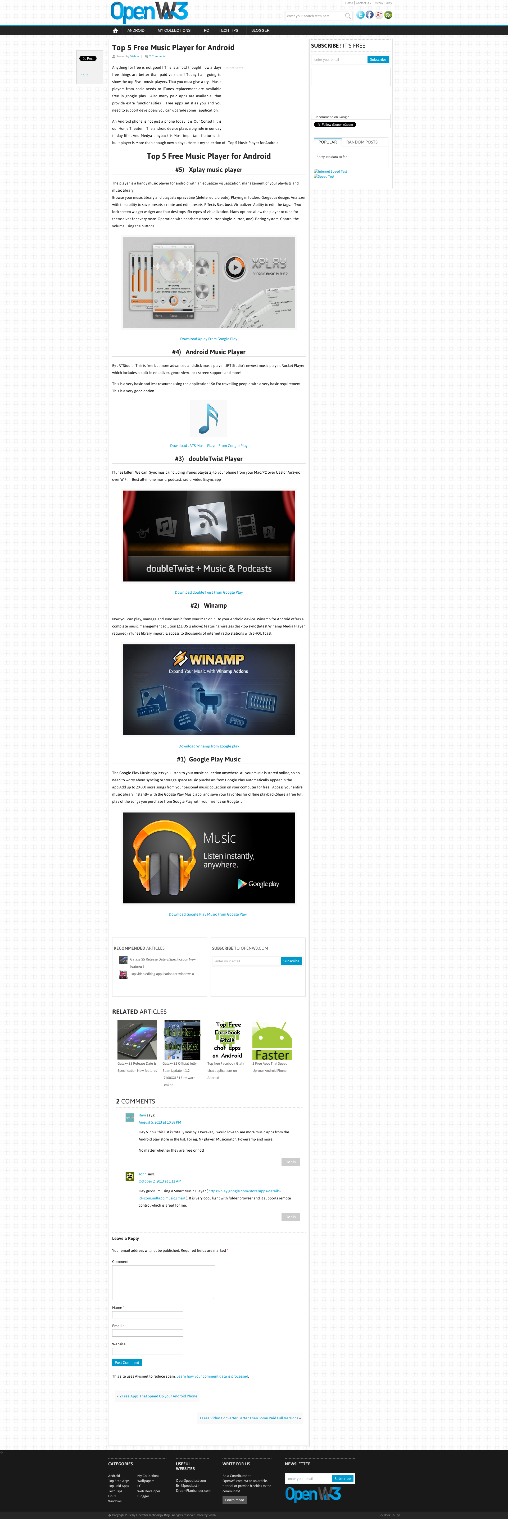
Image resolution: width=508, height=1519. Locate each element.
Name (118, 1307)
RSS (388, 15)
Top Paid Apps (118, 1486)
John (143, 1174)
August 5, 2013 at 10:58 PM (160, 1122)
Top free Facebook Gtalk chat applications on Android (225, 1070)
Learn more (234, 1500)
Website (119, 1344)
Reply (290, 1162)
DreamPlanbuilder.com (193, 1491)
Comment (120, 1261)
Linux (112, 1496)
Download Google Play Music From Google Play (209, 914)
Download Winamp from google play (209, 746)
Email (118, 1326)
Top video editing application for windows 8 (162, 974)
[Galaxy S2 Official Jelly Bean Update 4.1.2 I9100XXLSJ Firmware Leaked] (182, 1059)
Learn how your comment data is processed (212, 1376)
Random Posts (362, 142)
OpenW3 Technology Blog (165, 12)
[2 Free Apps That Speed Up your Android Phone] (272, 1059)
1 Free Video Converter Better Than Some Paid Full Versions (248, 1418)
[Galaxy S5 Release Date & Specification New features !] (137, 1059)
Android (133, 31)
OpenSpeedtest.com (191, 1481)
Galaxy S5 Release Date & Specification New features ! (137, 1070)
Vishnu (134, 56)
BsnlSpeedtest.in (188, 1486)
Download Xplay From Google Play (208, 339)
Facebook (370, 15)
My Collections (171, 31)
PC (206, 30)
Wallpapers (145, 1481)
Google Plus (379, 15)
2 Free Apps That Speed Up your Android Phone (158, 1396)
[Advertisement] (266, 104)
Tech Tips (226, 31)
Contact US (363, 3)
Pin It (83, 75)
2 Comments (157, 56)
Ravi (142, 1115)
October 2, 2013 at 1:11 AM (160, 1181)
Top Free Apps (118, 1481)
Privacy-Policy (383, 3)
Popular (328, 142)
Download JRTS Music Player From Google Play (209, 446)
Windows (114, 1501)
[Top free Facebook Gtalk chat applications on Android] (227, 1059)
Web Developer (148, 1491)
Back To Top (392, 1515)
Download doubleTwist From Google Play (209, 592)
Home (349, 3)
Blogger (260, 30)
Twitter (360, 15)
